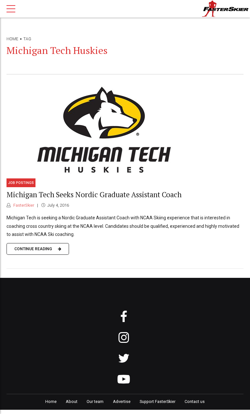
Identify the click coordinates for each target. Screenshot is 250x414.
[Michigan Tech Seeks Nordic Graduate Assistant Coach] (125, 129)
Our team (95, 401)
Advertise (122, 401)
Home (12, 39)
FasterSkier (23, 205)
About (71, 401)
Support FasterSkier (157, 401)
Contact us (195, 401)
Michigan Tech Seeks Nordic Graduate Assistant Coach (94, 194)
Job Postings (21, 183)
